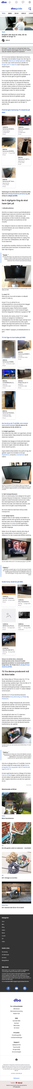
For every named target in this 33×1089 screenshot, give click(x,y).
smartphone (20, 455)
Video (3, 941)
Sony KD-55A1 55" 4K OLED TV (9, 650)
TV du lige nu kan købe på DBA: (14, 337)
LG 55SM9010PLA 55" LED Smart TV (9, 382)
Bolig (16, 13)
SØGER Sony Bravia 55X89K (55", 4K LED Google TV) (9, 626)
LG (21, 697)
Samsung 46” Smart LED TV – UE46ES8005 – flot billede (9, 181)
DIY (3, 938)
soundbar (13, 523)
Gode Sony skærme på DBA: (12, 582)
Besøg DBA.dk (5, 960)
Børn (10, 13)
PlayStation (5, 455)
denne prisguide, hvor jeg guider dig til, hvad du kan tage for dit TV (16, 767)
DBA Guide (16, 9)
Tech (3, 13)
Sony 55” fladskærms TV (9, 598)
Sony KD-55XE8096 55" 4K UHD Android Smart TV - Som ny (24, 626)
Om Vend (4, 957)
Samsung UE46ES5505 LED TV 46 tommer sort (9, 129)
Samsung (17, 697)
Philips (24, 697)
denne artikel (6, 775)
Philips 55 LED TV (23, 382)
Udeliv (23, 13)
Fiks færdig (5, 952)
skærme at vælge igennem (17, 61)
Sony (11, 697)
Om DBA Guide (5, 955)
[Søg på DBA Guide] (29, 8)
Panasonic (5, 699)
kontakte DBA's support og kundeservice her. (17, 981)
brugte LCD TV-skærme (9, 65)
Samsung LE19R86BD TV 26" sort (9, 362)
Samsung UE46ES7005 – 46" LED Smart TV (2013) (24, 129)
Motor (3, 933)
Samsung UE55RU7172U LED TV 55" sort (24, 354)
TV (8, 48)
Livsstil (4, 936)
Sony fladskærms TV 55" (24, 601)
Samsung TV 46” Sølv (24, 159)
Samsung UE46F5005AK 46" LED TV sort (9, 151)
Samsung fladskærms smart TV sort (9, 413)
